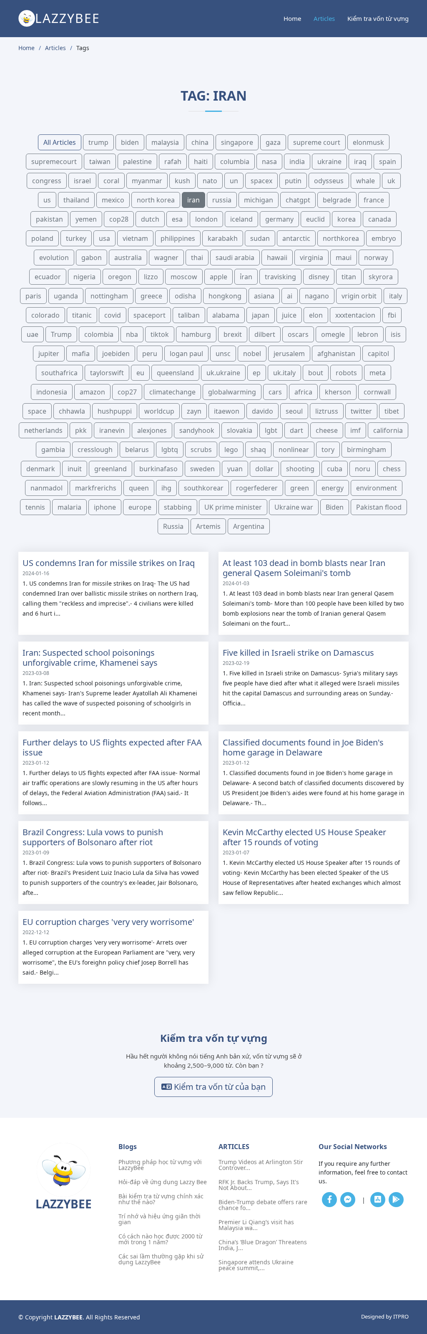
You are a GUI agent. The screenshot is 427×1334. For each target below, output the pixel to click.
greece (151, 296)
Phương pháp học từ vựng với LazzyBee (160, 1165)
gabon (91, 257)
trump (98, 142)
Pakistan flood (379, 507)
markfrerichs (95, 488)
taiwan (100, 161)
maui (344, 257)
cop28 (118, 219)
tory (328, 449)
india (297, 161)
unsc (223, 353)
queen (139, 488)
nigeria (84, 276)
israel (82, 180)
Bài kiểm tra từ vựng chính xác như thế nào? (160, 1199)
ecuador (48, 276)
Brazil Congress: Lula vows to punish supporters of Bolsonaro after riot (93, 837)
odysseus (329, 180)
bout (315, 372)
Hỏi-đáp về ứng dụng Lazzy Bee (162, 1182)
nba (132, 334)
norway (376, 257)
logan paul (186, 353)
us (47, 200)
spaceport (149, 315)
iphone (105, 507)
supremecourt (54, 161)
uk (391, 180)
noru (362, 468)
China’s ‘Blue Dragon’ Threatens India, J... (263, 1245)
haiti (201, 161)
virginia (311, 257)
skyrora (381, 276)
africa (303, 392)
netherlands (43, 430)
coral (111, 180)
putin (293, 180)
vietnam (135, 238)
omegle (333, 334)
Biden (335, 507)
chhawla (72, 411)
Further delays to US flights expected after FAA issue (112, 747)
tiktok (160, 334)
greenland (110, 468)
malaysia (165, 142)
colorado (45, 315)
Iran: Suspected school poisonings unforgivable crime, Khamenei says (90, 657)
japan (260, 315)
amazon (92, 392)
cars (275, 392)
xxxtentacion (355, 315)
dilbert (264, 334)
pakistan (49, 219)
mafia (81, 353)
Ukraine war (293, 507)
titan (349, 276)
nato (210, 180)
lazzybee (67, 18)
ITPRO (401, 1316)
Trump (61, 334)
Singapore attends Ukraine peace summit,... (256, 1265)
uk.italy (284, 372)
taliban (189, 315)
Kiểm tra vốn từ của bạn (219, 1086)
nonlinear (294, 449)
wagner (166, 257)
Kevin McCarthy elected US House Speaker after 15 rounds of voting (304, 837)
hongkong (224, 296)
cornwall (377, 392)
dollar (264, 468)
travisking (280, 276)
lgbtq (169, 449)
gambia (53, 449)
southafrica (59, 372)
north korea (156, 200)
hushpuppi (115, 411)
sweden (202, 468)
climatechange (172, 392)
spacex (261, 180)
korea (346, 219)
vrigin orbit (359, 296)
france (374, 200)
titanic (82, 315)
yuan (235, 468)
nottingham (109, 296)
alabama (225, 315)
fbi (392, 315)
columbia (234, 161)
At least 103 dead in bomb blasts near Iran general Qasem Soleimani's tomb (304, 568)
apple (218, 276)
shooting (300, 468)
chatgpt (298, 200)
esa (177, 219)
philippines (178, 238)
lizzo (151, 276)
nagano (317, 296)
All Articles (59, 142)
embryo (384, 238)
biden (130, 142)
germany (279, 219)
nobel (252, 353)
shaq (258, 449)
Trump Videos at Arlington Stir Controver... (261, 1165)
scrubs (201, 449)
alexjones (152, 430)
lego (231, 449)
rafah (172, 161)
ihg (166, 488)
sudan (260, 238)
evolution (54, 257)
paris (33, 296)
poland (42, 238)
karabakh (223, 238)
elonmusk (368, 142)
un (234, 180)
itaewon (226, 411)
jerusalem (289, 353)
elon (316, 315)
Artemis (208, 526)
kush (182, 180)
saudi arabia (235, 257)
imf (355, 430)
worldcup (159, 411)
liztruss (326, 411)
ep (257, 372)
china (199, 142)
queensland (175, 372)
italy (395, 296)
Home (292, 18)
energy (333, 488)
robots (346, 372)
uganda (66, 296)
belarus (137, 449)
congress (46, 180)
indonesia (51, 392)
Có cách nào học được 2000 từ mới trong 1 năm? (160, 1239)
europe (139, 507)
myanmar (147, 180)
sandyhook (196, 430)
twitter (361, 411)
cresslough (95, 449)
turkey (76, 238)
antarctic (296, 238)
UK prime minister (233, 507)
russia (221, 200)
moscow (184, 276)
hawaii (277, 257)
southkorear (204, 488)
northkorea (341, 238)
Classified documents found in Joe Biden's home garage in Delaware (303, 747)
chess (392, 468)
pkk (81, 430)
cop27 (127, 392)
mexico (113, 200)
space (37, 411)
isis (396, 334)
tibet (391, 411)
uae (32, 334)
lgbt (271, 430)
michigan (258, 200)
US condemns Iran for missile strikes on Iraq (109, 562)
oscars (298, 334)
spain (387, 161)
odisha (185, 296)
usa (104, 238)
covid (112, 315)
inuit (75, 468)
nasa (269, 161)
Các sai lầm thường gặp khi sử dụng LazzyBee (160, 1259)
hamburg (196, 334)
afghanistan (336, 353)
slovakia (239, 430)
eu (140, 372)
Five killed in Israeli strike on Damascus (298, 652)
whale (365, 180)
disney (319, 276)
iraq (360, 161)
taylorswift (107, 372)
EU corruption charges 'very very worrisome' (108, 921)
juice (289, 315)
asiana (264, 296)
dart (296, 430)
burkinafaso (158, 468)
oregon (119, 276)
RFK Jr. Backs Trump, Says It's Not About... (259, 1185)
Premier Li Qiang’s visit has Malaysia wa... (256, 1225)
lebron (367, 334)
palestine (137, 161)
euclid (315, 219)
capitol (378, 353)
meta (377, 372)
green (299, 488)
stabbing (178, 507)
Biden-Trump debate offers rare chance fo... (263, 1205)
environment (376, 488)
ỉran (246, 276)
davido (262, 411)
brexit (233, 334)
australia (128, 257)
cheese (327, 430)
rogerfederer (257, 488)
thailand (76, 200)
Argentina (248, 526)
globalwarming (232, 392)
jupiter (48, 353)
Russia (173, 526)
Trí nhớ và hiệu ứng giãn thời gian (159, 1219)
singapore (237, 142)
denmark (40, 468)
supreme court (316, 142)
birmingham (366, 449)
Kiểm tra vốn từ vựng (378, 18)
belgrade (337, 200)
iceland (241, 219)
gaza (273, 142)
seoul (294, 411)
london (206, 219)
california (388, 430)
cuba (334, 468)
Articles (324, 18)
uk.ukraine (223, 372)
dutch (150, 219)
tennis (35, 507)
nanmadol (46, 488)
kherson (338, 392)
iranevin (112, 430)
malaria (69, 507)
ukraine (329, 161)
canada (379, 219)
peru (149, 353)
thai (197, 257)
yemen (86, 219)
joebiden (116, 353)
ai (289, 296)
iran (193, 200)
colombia (98, 334)
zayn (194, 411)
